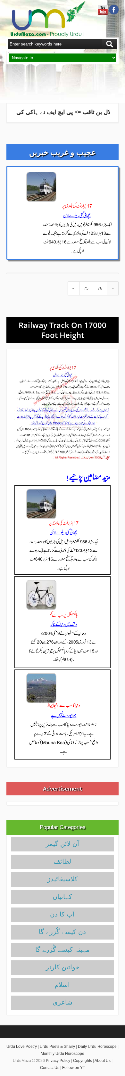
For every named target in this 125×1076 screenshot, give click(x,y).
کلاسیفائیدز (62, 879)
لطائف (62, 861)
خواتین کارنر (62, 967)
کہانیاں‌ (62, 896)
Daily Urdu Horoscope (97, 1046)
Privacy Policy (58, 1060)
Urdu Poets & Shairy (57, 1046)
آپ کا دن (62, 914)
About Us (103, 1060)
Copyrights (82, 1060)
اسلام (62, 984)
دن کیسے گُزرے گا (62, 931)
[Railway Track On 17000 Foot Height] (62, 412)
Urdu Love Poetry (21, 1046)
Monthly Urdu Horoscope (62, 1053)
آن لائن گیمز (62, 843)
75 (86, 288)
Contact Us (49, 1067)
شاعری (62, 1002)
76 (100, 288)
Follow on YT (73, 1067)
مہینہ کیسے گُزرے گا (62, 949)
